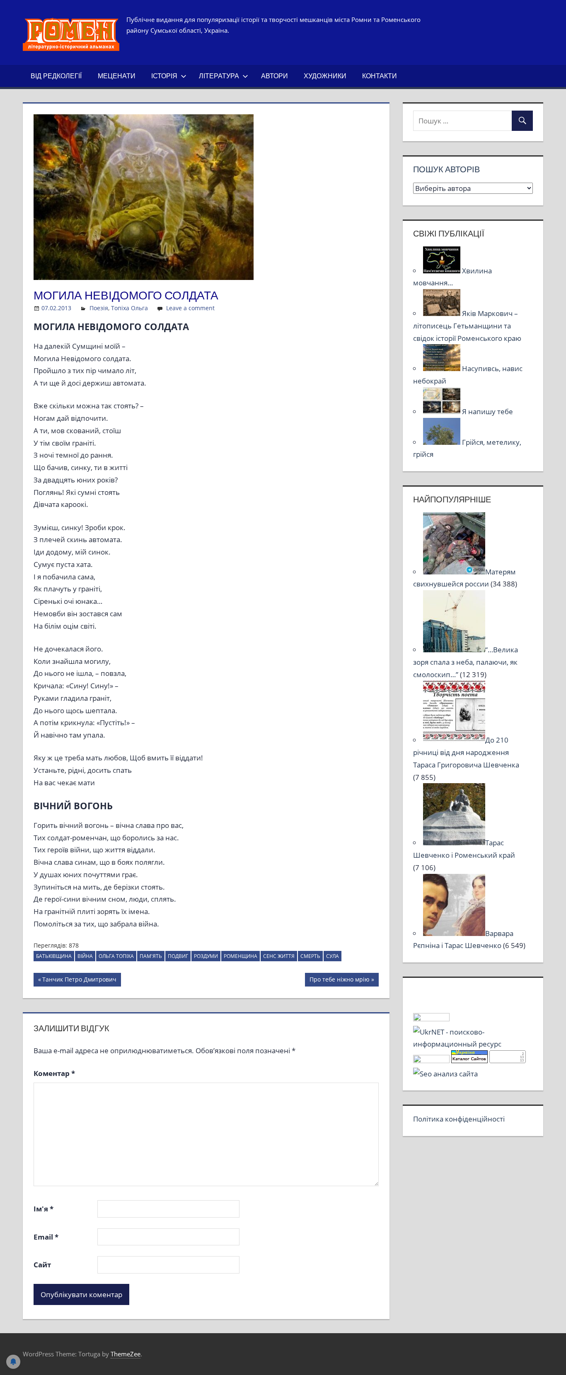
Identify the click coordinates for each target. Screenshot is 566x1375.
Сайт (42, 1264)
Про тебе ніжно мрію (339, 981)
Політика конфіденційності (459, 1119)
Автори (274, 76)
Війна (85, 956)
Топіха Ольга (129, 308)
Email (46, 1237)
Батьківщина (54, 956)
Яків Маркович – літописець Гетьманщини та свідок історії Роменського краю (467, 326)
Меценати (116, 76)
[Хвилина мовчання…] (442, 270)
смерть (310, 956)
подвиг (178, 956)
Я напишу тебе (487, 411)
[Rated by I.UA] (431, 1018)
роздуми (206, 956)
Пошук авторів (446, 169)
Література (219, 76)
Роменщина (240, 956)
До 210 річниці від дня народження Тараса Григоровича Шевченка (466, 752)
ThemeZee (125, 1354)
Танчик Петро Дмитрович (79, 981)
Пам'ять (151, 956)
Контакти (379, 76)
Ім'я (43, 1208)
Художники (325, 76)
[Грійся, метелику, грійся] (442, 442)
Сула (332, 956)
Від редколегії (56, 76)
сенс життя (279, 956)
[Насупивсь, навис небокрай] (442, 368)
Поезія (98, 308)
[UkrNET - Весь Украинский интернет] (472, 1044)
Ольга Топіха (116, 956)
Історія (164, 76)
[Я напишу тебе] (442, 411)
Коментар (54, 1073)
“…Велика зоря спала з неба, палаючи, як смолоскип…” (465, 662)
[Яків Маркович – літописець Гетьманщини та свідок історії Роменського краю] (442, 313)
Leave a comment (190, 308)
